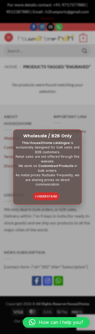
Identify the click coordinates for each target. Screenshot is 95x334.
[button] (56, 322)
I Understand (46, 196)
